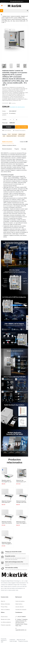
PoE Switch (14, 134)
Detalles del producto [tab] (7, 141)
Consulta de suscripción (20, 609)
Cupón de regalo (13, 641)
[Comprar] (12, 476)
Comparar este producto (20, 130)
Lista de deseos (7, 130)
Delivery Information (5, 604)
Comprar (8, 127)
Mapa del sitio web (21, 639)
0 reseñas (13, 103)
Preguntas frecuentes (23, 641)
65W (4, 136)
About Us (3, 601)
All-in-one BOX (21, 136)
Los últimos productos (6, 622)
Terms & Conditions (5, 609)
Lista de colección (19, 606)
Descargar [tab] (23, 149)
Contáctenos (12, 639)
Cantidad (4, 119)
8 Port (9, 134)
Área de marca (4, 616)
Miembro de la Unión (5, 619)
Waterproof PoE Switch (11, 136)
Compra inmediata (21, 127)
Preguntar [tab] (17, 149)
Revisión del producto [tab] (7, 149)
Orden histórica (18, 604)
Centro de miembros (20, 601)
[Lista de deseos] (12, 472)
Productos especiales (6, 625)
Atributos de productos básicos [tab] (9, 145)
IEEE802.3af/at (22, 134)
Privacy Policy (4, 606)
